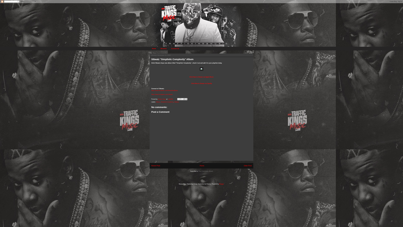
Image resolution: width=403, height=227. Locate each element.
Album (158, 102)
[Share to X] (182, 99)
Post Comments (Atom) (206, 171)
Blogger (221, 184)
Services (164, 48)
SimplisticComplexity (167, 102)
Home (154, 48)
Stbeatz (176, 102)
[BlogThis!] (180, 99)
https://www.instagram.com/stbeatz (162, 94)
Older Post (248, 166)
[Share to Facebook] (184, 99)
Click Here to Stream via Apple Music (201, 77)
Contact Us (175, 48)
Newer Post (155, 166)
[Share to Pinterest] (186, 99)
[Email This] (178, 99)
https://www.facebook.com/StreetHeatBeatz (164, 90)
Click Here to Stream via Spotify (201, 83)
